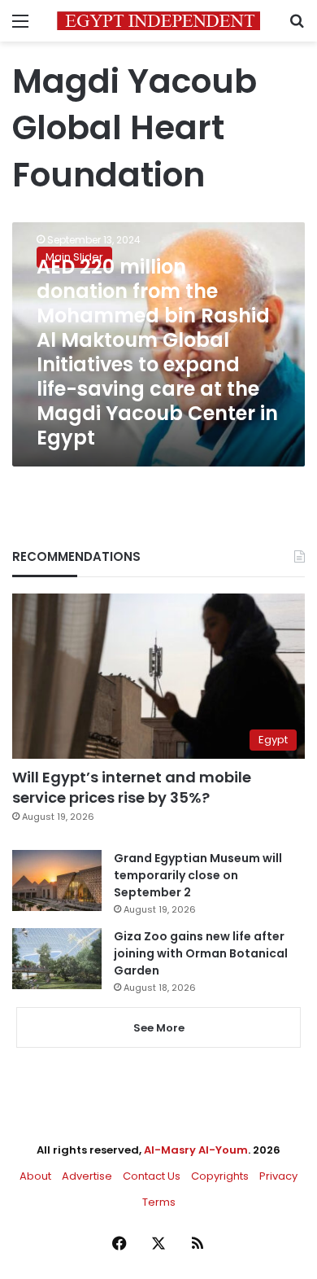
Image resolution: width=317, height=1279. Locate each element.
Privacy (278, 1176)
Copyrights (220, 1176)
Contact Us (151, 1176)
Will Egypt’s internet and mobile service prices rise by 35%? (131, 787)
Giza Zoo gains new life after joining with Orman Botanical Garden (201, 953)
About (35, 1176)
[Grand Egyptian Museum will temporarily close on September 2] (57, 880)
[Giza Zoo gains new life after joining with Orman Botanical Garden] (57, 958)
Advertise (87, 1176)
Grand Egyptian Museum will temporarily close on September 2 (198, 875)
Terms (159, 1202)
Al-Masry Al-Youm (196, 1150)
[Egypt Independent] (158, 20)
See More (159, 1028)
